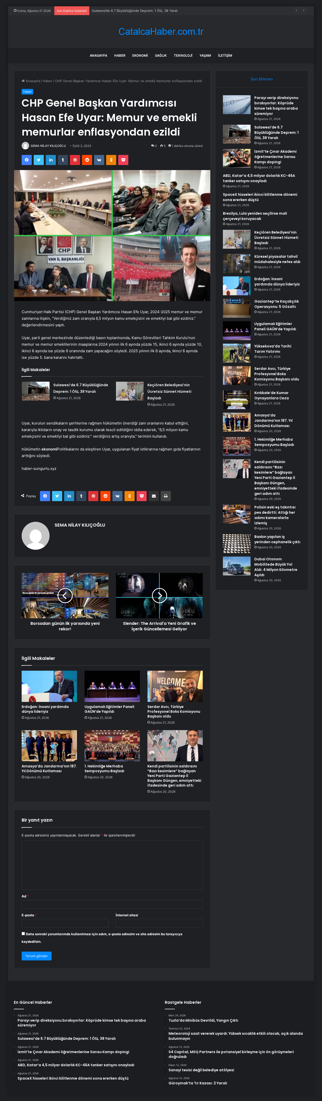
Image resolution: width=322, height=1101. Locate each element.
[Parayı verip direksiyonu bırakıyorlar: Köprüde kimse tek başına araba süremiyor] (237, 104)
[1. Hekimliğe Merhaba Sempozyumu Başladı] (112, 745)
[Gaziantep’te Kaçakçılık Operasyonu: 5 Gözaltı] (237, 308)
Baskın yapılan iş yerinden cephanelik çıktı (277, 539)
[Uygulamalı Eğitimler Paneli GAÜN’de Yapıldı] (112, 686)
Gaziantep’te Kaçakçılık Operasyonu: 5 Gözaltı (276, 304)
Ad (25, 896)
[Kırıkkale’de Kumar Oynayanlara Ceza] (237, 399)
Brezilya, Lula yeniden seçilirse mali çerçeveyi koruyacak (255, 216)
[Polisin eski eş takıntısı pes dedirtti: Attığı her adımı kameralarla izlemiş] (237, 514)
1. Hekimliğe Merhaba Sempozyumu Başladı (104, 768)
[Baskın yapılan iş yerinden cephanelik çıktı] (237, 543)
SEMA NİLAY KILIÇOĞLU (48, 146)
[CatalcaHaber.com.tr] (161, 31)
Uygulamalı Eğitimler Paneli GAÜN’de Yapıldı (109, 709)
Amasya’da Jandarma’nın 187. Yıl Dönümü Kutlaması (49, 768)
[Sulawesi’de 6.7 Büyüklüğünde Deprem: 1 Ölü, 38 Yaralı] (36, 391)
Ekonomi (140, 55)
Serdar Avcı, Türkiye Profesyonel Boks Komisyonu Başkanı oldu (173, 711)
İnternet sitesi (127, 915)
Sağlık (161, 55)
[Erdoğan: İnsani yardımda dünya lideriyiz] (49, 686)
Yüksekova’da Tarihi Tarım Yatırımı (272, 349)
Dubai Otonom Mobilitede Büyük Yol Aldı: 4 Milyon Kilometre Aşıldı (275, 567)
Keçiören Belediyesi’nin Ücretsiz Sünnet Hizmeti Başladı (169, 391)
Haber (119, 55)
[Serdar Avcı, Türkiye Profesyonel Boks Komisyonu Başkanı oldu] (175, 686)
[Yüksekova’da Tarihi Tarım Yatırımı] (237, 353)
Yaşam (205, 55)
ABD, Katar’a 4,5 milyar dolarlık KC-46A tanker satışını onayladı (259, 178)
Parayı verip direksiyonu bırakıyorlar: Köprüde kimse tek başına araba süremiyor (276, 105)
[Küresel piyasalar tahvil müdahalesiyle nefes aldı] (237, 263)
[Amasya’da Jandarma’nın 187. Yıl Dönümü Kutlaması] (49, 745)
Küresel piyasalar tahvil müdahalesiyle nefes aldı (277, 259)
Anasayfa (98, 55)
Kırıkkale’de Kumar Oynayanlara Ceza (271, 395)
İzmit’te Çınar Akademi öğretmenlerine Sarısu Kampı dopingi (138, 11)
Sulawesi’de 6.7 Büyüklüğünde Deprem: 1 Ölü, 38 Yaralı (276, 132)
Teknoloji (183, 55)
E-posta (29, 915)
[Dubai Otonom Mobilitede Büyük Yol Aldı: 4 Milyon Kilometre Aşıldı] (237, 566)
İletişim (225, 55)
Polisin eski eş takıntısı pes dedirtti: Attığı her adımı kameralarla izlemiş (275, 515)
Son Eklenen (262, 79)
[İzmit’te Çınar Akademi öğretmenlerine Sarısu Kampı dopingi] (237, 158)
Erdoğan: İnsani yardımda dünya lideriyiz (45, 709)
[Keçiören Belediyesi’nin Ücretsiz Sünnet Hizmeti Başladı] (130, 391)
